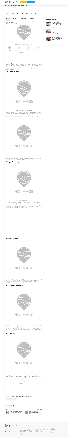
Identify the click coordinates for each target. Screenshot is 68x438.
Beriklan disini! (23, 2)
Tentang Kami (52, 428)
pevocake (27, 371)
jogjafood (30, 110)
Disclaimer (52, 432)
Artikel (22, 5)
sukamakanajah (29, 323)
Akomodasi (15, 5)
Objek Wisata (10, 5)
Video (29, 5)
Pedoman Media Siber (54, 430)
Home (7, 13)
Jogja (11, 63)
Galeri (19, 5)
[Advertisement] (25, 57)
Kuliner (6, 5)
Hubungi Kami (52, 429)
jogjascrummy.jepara (28, 200)
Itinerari (26, 5)
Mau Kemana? (31, 2)
